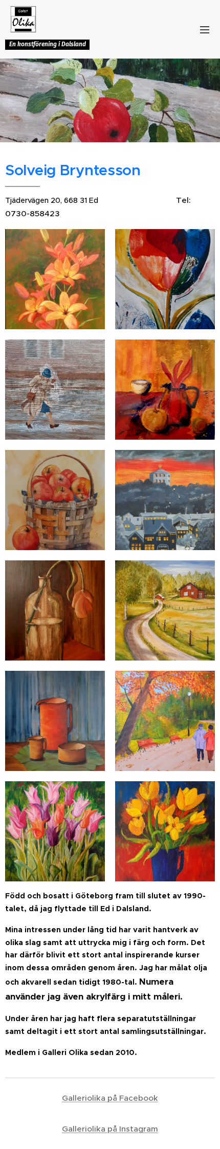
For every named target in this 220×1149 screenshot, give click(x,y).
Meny (204, 29)
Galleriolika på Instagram (110, 1129)
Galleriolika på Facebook (110, 1098)
